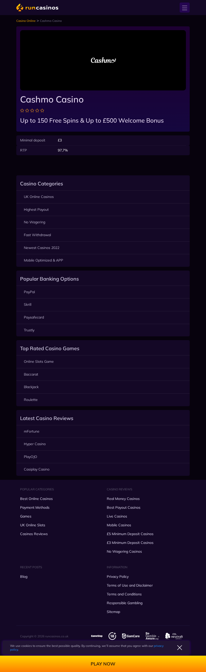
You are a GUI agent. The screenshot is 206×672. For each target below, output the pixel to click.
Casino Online (26, 21)
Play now (103, 664)
